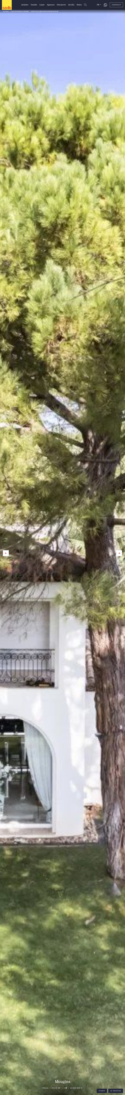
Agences (51, 5)
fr (98, 5)
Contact (116, 5)
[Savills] (7, 5)
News (79, 5)
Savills (71, 5)
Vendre (34, 5)
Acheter (24, 5)
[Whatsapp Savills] (105, 4)
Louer (42, 5)
